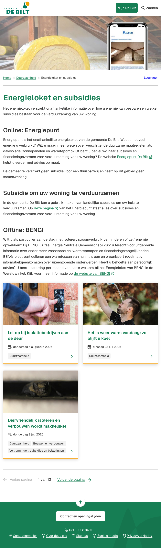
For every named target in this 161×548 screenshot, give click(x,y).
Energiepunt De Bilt (135, 156)
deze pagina (46, 208)
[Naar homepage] (20, 8)
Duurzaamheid (26, 77)
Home (7, 77)
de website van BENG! (94, 273)
